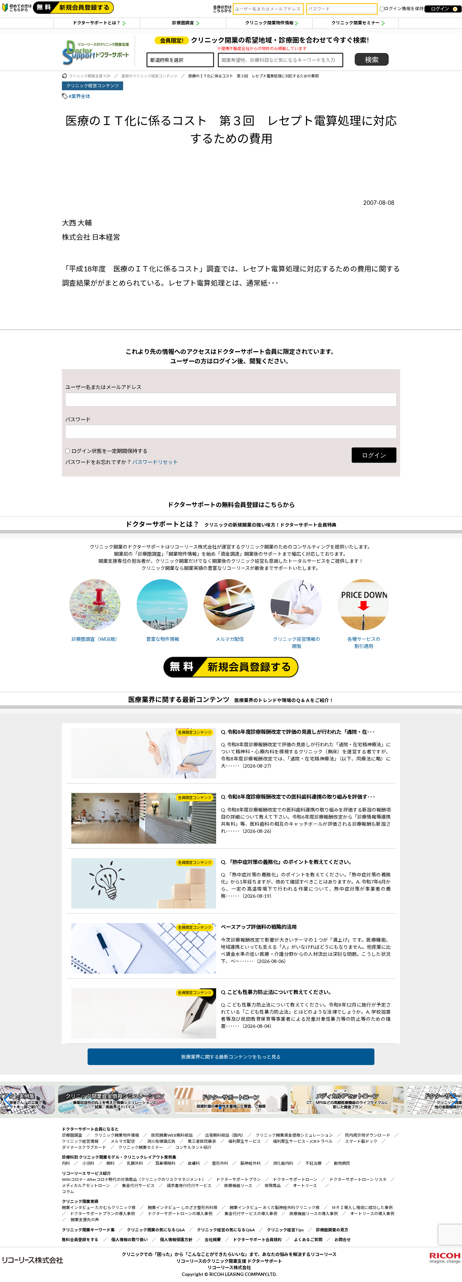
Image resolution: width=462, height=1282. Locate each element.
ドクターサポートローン (295, 1179)
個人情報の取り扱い (129, 1239)
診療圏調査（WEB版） (95, 639)
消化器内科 (283, 1163)
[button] (8, 1099)
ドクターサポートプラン (238, 1179)
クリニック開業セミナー (355, 22)
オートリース (305, 1185)
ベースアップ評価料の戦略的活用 (259, 927)
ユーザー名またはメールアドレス (103, 387)
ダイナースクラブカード (84, 1147)
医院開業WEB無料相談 (172, 1135)
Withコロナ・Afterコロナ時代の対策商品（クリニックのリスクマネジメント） (133, 1179)
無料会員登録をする (80, 1239)
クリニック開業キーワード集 (88, 1229)
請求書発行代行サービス (189, 1185)
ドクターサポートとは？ (97, 22)
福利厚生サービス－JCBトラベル (303, 1141)
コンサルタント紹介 (193, 1147)
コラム (68, 1191)
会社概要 (213, 1239)
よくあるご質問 (308, 1239)
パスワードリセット (155, 462)
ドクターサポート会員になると (90, 1129)
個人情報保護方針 (176, 1239)
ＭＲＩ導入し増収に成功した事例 (362, 1207)
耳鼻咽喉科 (165, 1163)
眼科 (111, 1163)
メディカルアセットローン (86, 1185)
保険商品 (272, 1185)
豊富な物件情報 (162, 639)
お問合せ (342, 1239)
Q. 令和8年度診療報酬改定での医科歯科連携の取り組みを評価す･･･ (298, 797)
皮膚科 (194, 1163)
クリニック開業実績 (80, 1201)
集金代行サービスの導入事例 (251, 1213)
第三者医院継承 (202, 1141)
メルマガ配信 (229, 639)
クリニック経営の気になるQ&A (226, 1229)
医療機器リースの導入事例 (314, 1213)
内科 (66, 1163)
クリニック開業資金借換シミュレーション (294, 1135)
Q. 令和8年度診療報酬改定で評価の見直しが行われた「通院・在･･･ (298, 732)
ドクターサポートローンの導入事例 (180, 1213)
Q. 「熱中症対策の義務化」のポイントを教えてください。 (287, 862)
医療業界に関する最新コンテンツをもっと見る (231, 1057)
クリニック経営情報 (80, 1141)
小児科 (88, 1163)
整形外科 (220, 1163)
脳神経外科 (250, 1163)
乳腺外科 (135, 1163)
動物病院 (342, 1163)
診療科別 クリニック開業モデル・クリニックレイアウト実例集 (119, 1157)
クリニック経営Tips (285, 1229)
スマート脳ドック (361, 1141)
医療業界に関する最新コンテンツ (179, 699)
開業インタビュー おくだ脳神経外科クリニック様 (275, 1207)
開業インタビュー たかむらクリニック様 (99, 1207)
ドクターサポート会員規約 (257, 1239)
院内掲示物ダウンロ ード (367, 1135)
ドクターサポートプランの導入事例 (103, 1213)
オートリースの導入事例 (372, 1213)
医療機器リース (238, 1185)
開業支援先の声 (85, 1219)
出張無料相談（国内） (224, 1135)
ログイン (374, 455)
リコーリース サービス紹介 (86, 1173)
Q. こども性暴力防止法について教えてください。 (277, 992)
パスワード (78, 419)
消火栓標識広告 (161, 1141)
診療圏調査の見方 (332, 1229)
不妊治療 (313, 1163)
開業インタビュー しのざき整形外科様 (182, 1207)
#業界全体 (79, 96)
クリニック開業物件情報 (269, 22)
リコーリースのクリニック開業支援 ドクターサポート (229, 1261)
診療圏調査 (183, 22)
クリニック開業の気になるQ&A (156, 1229)
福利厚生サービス (244, 1141)
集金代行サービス (138, 1185)
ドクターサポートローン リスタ (358, 1179)
